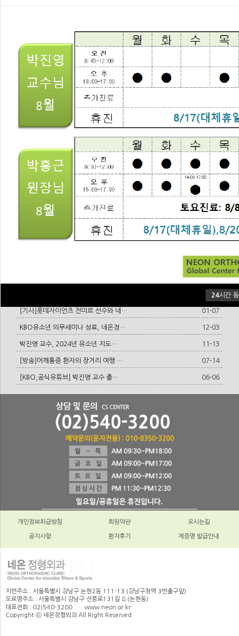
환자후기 (119, 536)
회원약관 (119, 522)
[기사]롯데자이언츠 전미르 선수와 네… (73, 310)
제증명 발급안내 (198, 536)
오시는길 (199, 522)
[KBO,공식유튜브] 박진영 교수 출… (68, 377)
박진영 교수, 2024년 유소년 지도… (68, 344)
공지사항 (40, 536)
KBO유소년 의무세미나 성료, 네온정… (72, 327)
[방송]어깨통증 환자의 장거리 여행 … (71, 360)
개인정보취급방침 (40, 522)
